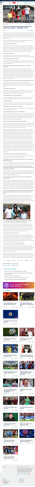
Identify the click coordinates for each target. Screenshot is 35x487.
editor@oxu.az (5, 482)
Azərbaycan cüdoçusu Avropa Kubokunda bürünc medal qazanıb (15, 271)
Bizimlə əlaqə (21, 480)
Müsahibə (5, 393)
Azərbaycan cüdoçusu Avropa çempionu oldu (12, 275)
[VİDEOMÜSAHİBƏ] (10, 382)
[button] (22, 2)
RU (1, 4)
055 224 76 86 (5, 483)
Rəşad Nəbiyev (26, 260)
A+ (32, 30)
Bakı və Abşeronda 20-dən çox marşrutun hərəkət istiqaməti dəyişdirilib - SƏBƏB (18, 0)
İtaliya (18, 260)
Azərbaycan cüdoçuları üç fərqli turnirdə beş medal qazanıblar (15, 279)
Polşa (21, 260)
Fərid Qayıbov (9, 260)
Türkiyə (31, 260)
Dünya (5, 358)
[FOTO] (10, 314)
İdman (5, 307)
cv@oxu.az (5, 480)
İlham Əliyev (14, 260)
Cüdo (4, 260)
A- (29, 30)
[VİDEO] (10, 348)
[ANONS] (10, 331)
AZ (1, 2)
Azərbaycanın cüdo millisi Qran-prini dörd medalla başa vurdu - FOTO (16, 277)
